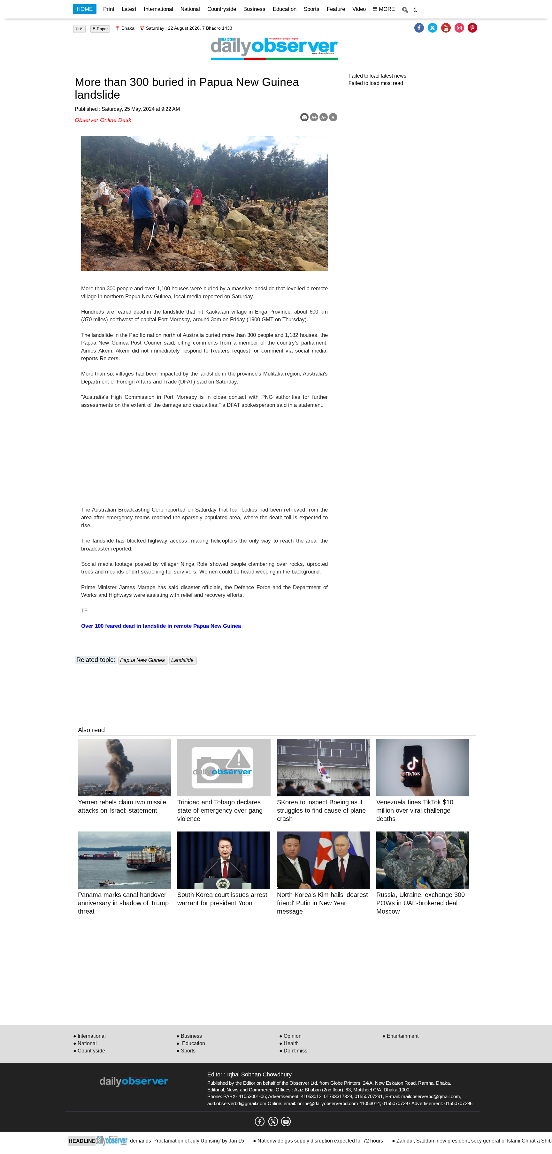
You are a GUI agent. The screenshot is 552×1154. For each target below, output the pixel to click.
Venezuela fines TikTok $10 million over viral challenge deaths (414, 810)
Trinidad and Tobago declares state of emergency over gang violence (220, 810)
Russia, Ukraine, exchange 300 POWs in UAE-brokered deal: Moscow (420, 903)
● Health (289, 1043)
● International (89, 1036)
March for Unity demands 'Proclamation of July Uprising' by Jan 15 (147, 1140)
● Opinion (290, 1036)
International (158, 9)
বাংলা (79, 28)
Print (108, 9)
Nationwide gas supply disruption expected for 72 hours (298, 1140)
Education (284, 9)
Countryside (221, 9)
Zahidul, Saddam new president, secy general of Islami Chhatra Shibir (453, 1140)
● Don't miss (293, 1050)
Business (254, 9)
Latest (129, 9)
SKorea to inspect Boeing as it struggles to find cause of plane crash (321, 810)
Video (359, 9)
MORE (386, 9)
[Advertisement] (204, 461)
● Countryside (89, 1050)
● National (85, 1043)
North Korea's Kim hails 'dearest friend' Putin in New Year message (322, 903)
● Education (190, 1043)
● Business (189, 1036)
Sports (311, 9)
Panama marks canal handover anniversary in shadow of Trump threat (123, 903)
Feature (336, 9)
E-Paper (100, 29)
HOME (85, 9)
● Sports (185, 1050)
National (190, 9)
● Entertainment (400, 1036)
